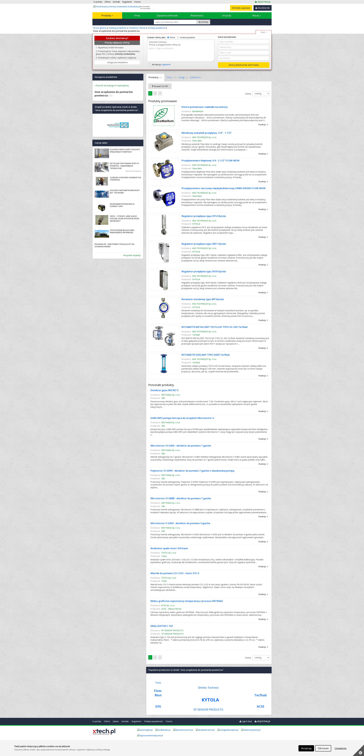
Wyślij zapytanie (242, 8)
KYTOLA (196, 223)
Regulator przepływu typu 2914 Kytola (203, 216)
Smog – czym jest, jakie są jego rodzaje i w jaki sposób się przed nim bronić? (124, 218)
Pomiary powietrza (156, 27)
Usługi (183, 77)
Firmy (137, 15)
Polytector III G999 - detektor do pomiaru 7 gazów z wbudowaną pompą (192, 470)
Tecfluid (196, 334)
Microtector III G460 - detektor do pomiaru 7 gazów (180, 445)
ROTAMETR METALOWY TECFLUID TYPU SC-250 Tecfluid (214, 327)
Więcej (256, 15)
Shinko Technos (208, 687)
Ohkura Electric (175, 608)
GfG (163, 398)
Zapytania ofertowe (167, 15)
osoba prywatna (187, 37)
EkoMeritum (197, 111)
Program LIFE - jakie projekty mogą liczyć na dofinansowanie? (114, 245)
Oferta (107, 721)
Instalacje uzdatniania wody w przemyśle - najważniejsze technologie (124, 165)
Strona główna (99, 27)
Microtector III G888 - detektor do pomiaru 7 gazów (180, 498)
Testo (164, 556)
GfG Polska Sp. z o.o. (170, 394)
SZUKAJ (204, 22)
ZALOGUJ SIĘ (263, 8)
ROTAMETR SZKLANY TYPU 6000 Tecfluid (205, 354)
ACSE (163, 608)
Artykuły (226, 15)
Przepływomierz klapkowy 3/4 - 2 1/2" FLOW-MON (210, 160)
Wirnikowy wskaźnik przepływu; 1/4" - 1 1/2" (206, 132)
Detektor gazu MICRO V (164, 390)
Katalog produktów (118, 27)
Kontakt (125, 721)
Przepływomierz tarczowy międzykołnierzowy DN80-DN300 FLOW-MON (223, 188)
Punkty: (263, 124)
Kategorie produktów (106, 76)
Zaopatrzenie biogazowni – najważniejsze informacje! (122, 231)
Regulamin (136, 721)
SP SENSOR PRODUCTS (172, 630)
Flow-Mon (197, 140)
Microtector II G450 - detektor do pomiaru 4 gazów (180, 523)
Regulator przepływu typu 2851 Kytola (203, 243)
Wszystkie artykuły (131, 255)
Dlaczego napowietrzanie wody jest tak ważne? (125, 191)
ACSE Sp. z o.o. (168, 605)
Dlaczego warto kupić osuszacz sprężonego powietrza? (125, 150)
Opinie (116, 721)
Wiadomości (197, 15)
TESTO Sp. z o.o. (168, 552)
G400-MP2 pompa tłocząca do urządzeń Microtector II (182, 418)
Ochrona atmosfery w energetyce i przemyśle (125, 178)
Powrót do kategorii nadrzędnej (112, 85)
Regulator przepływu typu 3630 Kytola (203, 271)
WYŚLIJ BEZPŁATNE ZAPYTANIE (243, 65)
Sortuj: (248, 93)
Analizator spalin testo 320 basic (169, 548)
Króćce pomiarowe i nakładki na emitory (204, 107)
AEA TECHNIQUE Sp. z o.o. (204, 137)
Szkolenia (196, 77)
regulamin (166, 64)
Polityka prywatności (153, 721)
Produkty (106, 15)
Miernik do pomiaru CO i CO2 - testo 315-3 (174, 573)
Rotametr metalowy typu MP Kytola (202, 299)
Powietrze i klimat (137, 27)
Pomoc (169, 721)
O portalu (96, 721)
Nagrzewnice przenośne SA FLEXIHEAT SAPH (122, 205)
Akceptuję (161, 64)
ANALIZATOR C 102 (161, 626)
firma (172, 37)
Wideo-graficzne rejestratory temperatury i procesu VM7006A (186, 601)
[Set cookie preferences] (358, 750)
